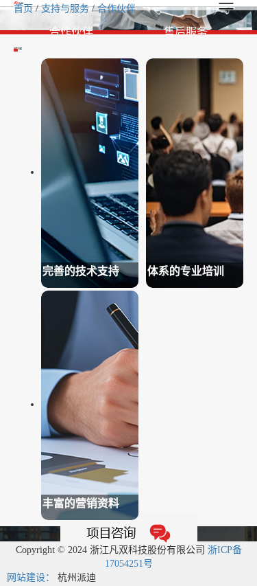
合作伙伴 (116, 8)
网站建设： (31, 577)
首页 (25, 8)
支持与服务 (66, 8)
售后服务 (186, 32)
